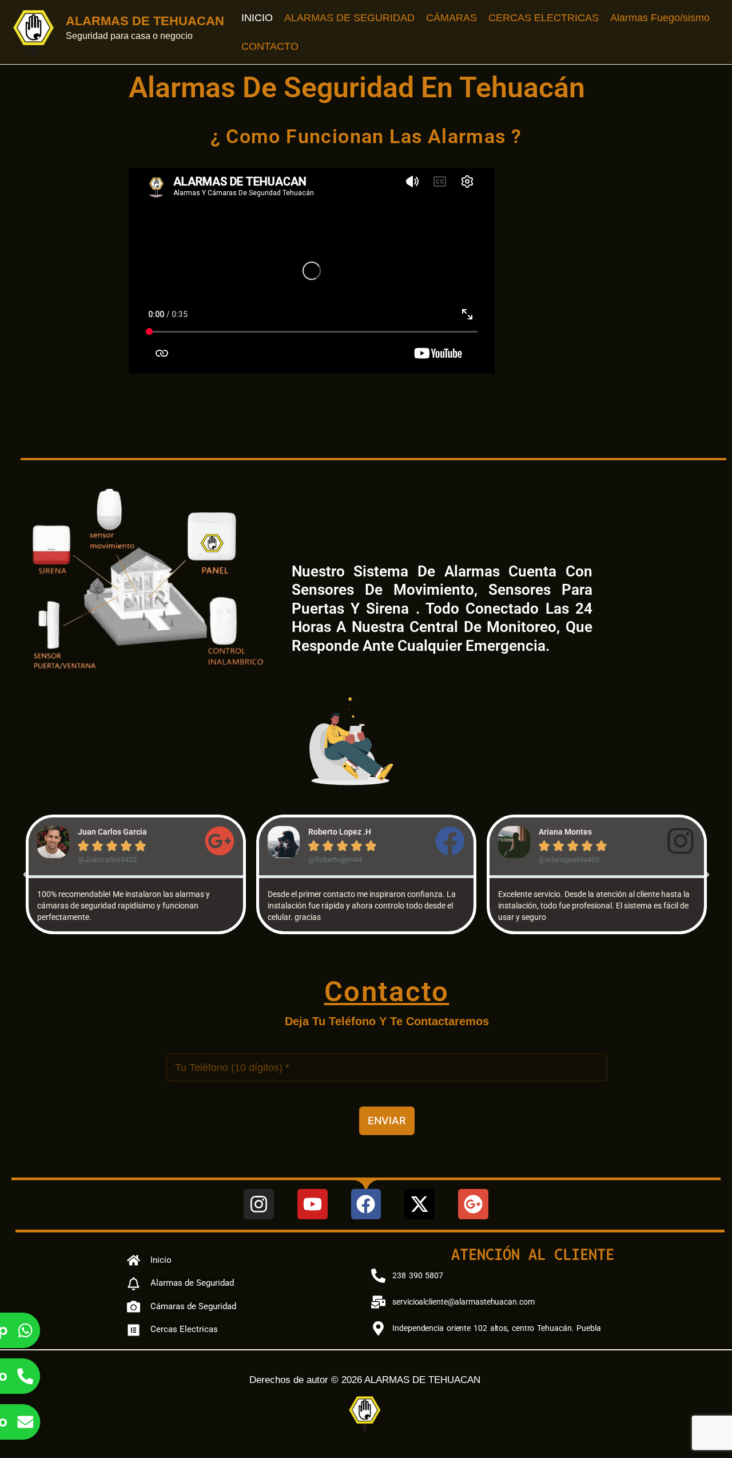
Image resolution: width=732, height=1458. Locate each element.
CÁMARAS (451, 17)
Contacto (386, 991)
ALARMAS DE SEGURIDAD (349, 17)
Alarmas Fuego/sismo (660, 17)
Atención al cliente (532, 1254)
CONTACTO (270, 46)
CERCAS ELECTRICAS (543, 17)
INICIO (257, 17)
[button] (25, 874)
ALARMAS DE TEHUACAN (145, 21)
